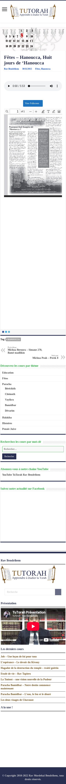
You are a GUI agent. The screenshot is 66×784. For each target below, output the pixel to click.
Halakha (7, 417)
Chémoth (10, 394)
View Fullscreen (32, 103)
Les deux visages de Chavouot (17, 700)
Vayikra (9, 399)
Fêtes (37, 69)
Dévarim (9, 410)
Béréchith (10, 388)
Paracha (6, 384)
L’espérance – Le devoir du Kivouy (20, 662)
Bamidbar (10, 405)
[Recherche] (58, 592)
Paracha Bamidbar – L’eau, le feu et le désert (26, 694)
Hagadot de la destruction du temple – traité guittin (29, 668)
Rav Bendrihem (11, 69)
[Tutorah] (33, 11)
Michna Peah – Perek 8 (45, 356)
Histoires (7, 423)
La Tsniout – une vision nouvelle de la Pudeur (26, 679)
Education (8, 372)
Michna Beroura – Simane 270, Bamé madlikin (25, 350)
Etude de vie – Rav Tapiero (16, 673)
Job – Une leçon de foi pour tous (19, 656)
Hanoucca (45, 69)
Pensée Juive (9, 429)
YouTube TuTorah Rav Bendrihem (21, 474)
